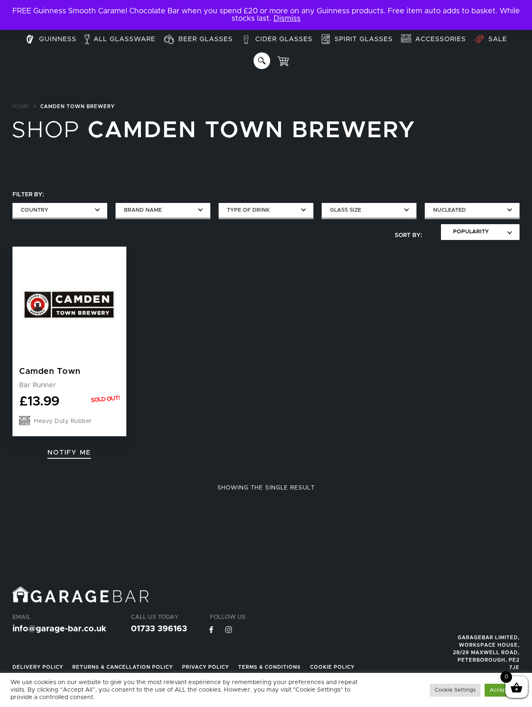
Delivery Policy (37, 667)
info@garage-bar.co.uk (59, 629)
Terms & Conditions (269, 667)
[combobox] (59, 211)
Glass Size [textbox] (345, 210)
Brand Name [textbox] (143, 210)
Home (21, 106)
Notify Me (69, 452)
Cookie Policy (332, 667)
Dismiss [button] (286, 18)
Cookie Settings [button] (455, 690)
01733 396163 (159, 629)
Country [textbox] (34, 210)
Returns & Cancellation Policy (122, 667)
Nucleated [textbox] (449, 210)
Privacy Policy (205, 667)
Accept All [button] (503, 690)
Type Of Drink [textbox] (248, 210)
